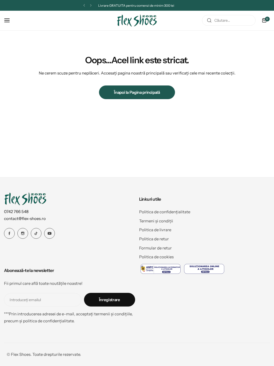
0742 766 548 (16, 211)
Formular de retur (155, 248)
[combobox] (229, 20)
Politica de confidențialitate (164, 211)
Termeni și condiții (156, 220)
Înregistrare (109, 299)
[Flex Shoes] (137, 20)
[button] (84, 5)
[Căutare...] (209, 20)
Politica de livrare (155, 229)
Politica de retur (154, 238)
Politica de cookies (156, 256)
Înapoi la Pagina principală (137, 92)
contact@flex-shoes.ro (25, 218)
